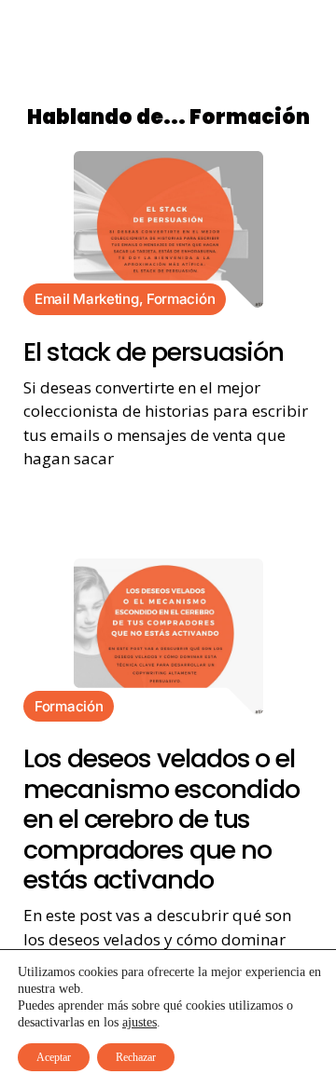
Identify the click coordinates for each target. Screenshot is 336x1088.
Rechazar (136, 1057)
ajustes (139, 1022)
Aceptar (53, 1057)
